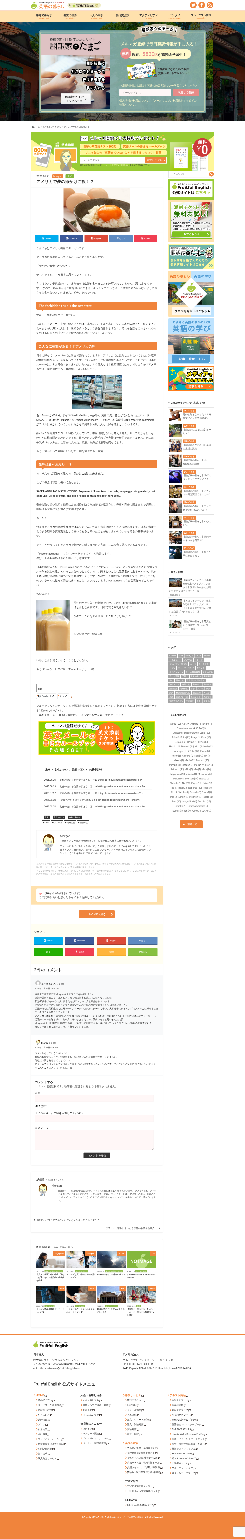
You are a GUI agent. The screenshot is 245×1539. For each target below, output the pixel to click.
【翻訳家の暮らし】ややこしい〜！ (197, 521)
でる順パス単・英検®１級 (141, 1448)
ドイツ (172, 668)
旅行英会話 (122, 16)
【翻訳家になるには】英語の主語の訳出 (197, 445)
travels (207, 655)
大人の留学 (96, 16)
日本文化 (180, 680)
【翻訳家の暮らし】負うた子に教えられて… (197, 552)
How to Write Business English (188, 1434)
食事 (199, 701)
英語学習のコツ (176, 701)
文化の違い (61, 769)
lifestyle (189, 655)
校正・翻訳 (133, 1434)
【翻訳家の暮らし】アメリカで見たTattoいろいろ (197, 506)
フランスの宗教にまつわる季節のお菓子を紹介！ (131, 1228)
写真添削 (131, 1414)
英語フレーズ (182, 697)
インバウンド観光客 (178, 664)
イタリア (199, 660)
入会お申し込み (91, 1400)
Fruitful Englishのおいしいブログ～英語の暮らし (121, 1517)
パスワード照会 (91, 1433)
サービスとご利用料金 (49, 1405)
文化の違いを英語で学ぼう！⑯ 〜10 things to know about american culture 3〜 (102, 786)
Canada (172, 655)
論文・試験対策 (135, 1424)
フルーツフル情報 (201, 16)
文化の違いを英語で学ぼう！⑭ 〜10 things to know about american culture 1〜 (102, 806)
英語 (171, 697)
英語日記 (190, 701)
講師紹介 (42, 1419)
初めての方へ (45, 1400)
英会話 (207, 692)
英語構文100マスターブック (187, 1424)
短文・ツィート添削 (137, 1419)
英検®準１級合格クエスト (141, 1452)
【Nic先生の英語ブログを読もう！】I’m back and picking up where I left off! (100, 799)
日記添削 (131, 1405)
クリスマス (204, 664)
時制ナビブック (180, 1409)
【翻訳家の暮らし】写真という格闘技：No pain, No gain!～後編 (190, 627)
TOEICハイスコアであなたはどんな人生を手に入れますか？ (68, 1220)
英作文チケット (135, 1400)
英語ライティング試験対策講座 (143, 1467)
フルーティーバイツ (182, 1468)
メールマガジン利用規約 (168, 100)
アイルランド (175, 660)
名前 (37, 1093)
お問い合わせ (45, 1448)
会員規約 (87, 1409)
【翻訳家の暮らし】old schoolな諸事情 (195, 460)
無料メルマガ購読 (92, 1405)
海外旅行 (197, 684)
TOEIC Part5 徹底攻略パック (142, 1491)
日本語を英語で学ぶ (196, 680)
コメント (42, 1127)
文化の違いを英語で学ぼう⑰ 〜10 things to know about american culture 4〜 (101, 779)
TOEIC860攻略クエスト (139, 1486)
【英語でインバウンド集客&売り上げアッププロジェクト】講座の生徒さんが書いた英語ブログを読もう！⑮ (190, 608)
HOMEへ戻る (97, 914)
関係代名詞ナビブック (183, 1419)
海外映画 (208, 684)
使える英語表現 (193, 672)
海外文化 (71, 822)
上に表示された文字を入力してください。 (60, 1113)
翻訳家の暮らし (183, 692)
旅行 (171, 680)
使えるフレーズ (176, 672)
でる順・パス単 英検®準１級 (142, 1457)
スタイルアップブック (183, 1472)
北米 (47, 769)
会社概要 (42, 1434)
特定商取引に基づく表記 (51, 1443)
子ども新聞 (174, 676)
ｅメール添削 (134, 1409)
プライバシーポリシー (49, 1438)
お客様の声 (44, 1414)
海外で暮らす (44, 16)
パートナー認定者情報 (94, 1443)
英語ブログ (196, 697)
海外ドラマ (174, 684)
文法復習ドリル (180, 1463)
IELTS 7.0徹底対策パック (140, 1504)
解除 (106, 1405)
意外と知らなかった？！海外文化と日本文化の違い (197, 414)
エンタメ (174, 16)
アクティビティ (148, 16)
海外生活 (173, 688)
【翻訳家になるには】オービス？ (197, 429)
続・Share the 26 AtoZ (184, 1458)
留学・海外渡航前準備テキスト (188, 1443)
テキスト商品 (178, 1395)
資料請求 (42, 1453)
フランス (201, 668)
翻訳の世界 (70, 16)
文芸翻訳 (208, 676)
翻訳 (171, 692)
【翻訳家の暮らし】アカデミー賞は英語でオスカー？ (197, 491)
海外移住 (184, 688)
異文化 (201, 688)
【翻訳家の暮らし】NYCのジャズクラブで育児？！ (197, 475)
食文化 (207, 701)
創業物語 (42, 1429)
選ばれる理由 (45, 1409)
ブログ (41, 1424)
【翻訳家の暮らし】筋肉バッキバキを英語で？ (197, 536)
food (47, 822)
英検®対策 (131, 1443)
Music (198, 655)
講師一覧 (192, 824)
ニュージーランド (186, 668)
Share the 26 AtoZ (181, 1453)
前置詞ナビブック (181, 1414)
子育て (185, 676)
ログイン (87, 1428)
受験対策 (131, 1429)
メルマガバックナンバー (95, 1438)
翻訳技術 (197, 692)
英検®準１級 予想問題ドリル (143, 1462)
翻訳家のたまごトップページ (75, 98)
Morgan (56, 1185)
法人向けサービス (47, 1458)
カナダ (193, 664)
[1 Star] (40, 893)
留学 (193, 688)
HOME (40, 1395)
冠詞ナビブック (180, 1400)
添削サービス (133, 1395)
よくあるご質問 (91, 1414)
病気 (208, 688)
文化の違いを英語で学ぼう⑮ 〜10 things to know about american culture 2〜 (101, 793)
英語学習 (84, 822)
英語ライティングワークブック (188, 1438)
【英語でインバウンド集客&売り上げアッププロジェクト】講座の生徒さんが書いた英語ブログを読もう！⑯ (190, 587)
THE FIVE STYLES (181, 1429)
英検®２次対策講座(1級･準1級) (143, 1472)
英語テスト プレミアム (184, 1448)
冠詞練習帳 (178, 1405)
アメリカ (58, 822)
